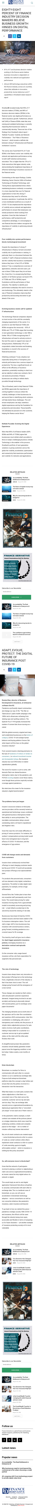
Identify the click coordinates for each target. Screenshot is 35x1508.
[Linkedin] (19, 36)
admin (14, 491)
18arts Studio (21, 1505)
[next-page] (6, 504)
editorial (15, 482)
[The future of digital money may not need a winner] (6, 489)
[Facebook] (10, 36)
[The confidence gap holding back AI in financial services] (6, 635)
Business (5, 482)
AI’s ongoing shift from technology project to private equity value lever (17, 1477)
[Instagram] (9, 1440)
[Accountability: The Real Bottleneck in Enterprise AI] (6, 480)
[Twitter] (14, 36)
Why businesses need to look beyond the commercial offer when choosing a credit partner (17, 1470)
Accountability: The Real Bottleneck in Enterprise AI (15, 1463)
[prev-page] (3, 504)
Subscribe (15, 597)
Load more (17, 641)
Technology (5, 491)
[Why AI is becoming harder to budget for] (6, 498)
